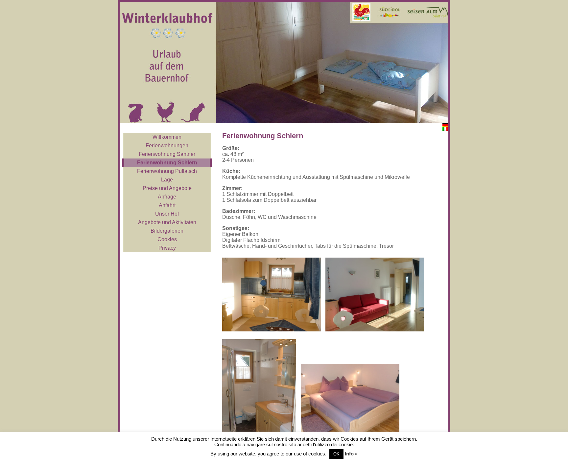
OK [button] (336, 454)
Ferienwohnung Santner (167, 154)
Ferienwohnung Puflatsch (167, 171)
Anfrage (167, 197)
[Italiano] (445, 129)
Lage (167, 179)
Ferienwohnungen (167, 145)
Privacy (167, 248)
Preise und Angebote (167, 188)
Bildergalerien (167, 231)
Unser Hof (167, 214)
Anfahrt (167, 205)
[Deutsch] (445, 125)
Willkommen (167, 137)
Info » (351, 453)
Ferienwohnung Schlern (167, 162)
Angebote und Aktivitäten (167, 222)
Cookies (167, 239)
